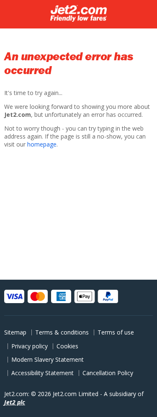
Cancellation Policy (107, 373)
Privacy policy (29, 346)
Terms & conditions (62, 332)
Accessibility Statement (42, 373)
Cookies (67, 346)
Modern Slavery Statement (47, 359)
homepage (42, 144)
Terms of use (116, 332)
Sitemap (15, 332)
